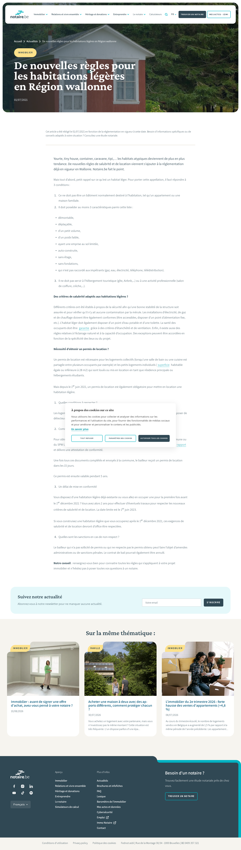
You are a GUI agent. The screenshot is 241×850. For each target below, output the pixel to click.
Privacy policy (80, 843)
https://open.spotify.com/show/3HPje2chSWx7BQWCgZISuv (31, 792)
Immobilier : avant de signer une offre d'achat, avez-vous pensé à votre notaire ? (42, 703)
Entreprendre (119, 14)
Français (19, 804)
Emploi (101, 817)
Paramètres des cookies (120, 438)
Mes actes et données (109, 806)
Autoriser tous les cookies (154, 438)
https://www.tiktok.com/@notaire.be (22, 792)
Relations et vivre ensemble (65, 14)
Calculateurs (155, 14)
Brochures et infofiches (110, 785)
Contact (101, 827)
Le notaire (138, 14)
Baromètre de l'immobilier (111, 801)
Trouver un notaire (192, 14)
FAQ (99, 791)
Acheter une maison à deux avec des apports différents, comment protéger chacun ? (120, 705)
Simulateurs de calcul (67, 806)
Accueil (18, 41)
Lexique (101, 796)
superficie (164, 365)
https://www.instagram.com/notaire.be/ (22, 786)
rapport (181, 444)
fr (172, 14)
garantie (84, 328)
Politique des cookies (104, 843)
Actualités (32, 41)
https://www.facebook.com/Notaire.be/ (14, 786)
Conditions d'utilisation (55, 843)
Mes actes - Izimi (218, 14)
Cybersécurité (104, 812)
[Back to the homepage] (19, 14)
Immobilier (39, 14)
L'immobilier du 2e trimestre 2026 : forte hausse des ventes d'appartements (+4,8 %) (196, 705)
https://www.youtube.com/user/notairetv (14, 792)
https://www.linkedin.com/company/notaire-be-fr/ (31, 786)
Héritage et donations (96, 14)
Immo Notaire (104, 822)
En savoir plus (79, 429)
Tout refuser (86, 438)
